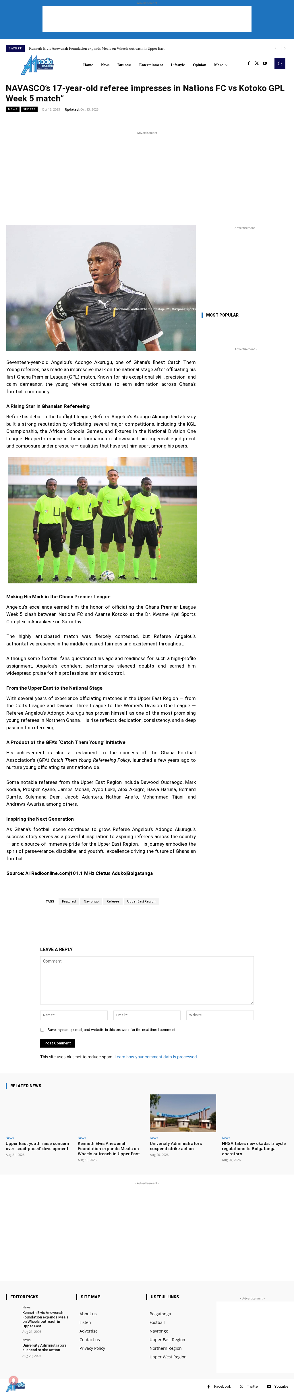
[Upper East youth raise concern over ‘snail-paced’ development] (39, 1113)
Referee (113, 901)
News (12, 109)
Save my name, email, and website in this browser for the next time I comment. (111, 1029)
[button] (279, 63)
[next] (284, 48)
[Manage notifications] (13, 1380)
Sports (29, 109)
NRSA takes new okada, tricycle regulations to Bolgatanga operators (254, 1148)
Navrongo (91, 901)
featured (69, 901)
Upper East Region (141, 901)
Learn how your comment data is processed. (156, 1056)
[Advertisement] (147, 19)
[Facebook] (249, 63)
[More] (151, 122)
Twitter (253, 1386)
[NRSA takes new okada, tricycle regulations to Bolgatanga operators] (255, 1113)
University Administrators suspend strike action (176, 1146)
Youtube (281, 1386)
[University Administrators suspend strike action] (183, 1113)
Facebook (222, 1386)
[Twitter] (257, 63)
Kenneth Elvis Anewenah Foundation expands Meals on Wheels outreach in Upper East (97, 48)
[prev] (275, 48)
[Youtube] (265, 63)
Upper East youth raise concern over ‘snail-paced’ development (37, 1146)
